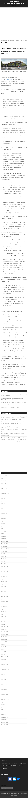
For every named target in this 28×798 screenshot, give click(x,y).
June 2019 (3, 586)
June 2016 (3, 677)
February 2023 (4, 495)
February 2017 (4, 656)
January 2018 (4, 629)
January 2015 (4, 719)
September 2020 (5, 548)
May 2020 (3, 558)
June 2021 (3, 526)
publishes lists (9, 79)
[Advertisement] (14, 22)
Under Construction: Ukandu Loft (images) (10, 407)
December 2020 (4, 541)
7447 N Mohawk (4, 377)
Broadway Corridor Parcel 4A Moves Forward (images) (13, 404)
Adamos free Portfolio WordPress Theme (11, 793)
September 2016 (5, 669)
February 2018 (4, 626)
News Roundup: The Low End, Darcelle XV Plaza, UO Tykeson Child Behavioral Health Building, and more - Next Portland (14, 439)
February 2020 (4, 566)
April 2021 (3, 531)
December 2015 (4, 692)
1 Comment (13, 386)
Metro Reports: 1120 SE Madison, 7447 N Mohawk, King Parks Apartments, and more (13, 51)
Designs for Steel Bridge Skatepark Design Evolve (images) (14, 402)
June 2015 (3, 707)
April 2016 (3, 682)
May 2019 (3, 589)
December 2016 (4, 661)
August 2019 (4, 581)
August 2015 (4, 702)
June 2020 (3, 556)
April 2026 (3, 485)
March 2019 (4, 594)
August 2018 (4, 611)
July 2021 (3, 523)
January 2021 (4, 538)
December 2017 (4, 631)
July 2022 (3, 498)
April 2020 (3, 561)
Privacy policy (4, 768)
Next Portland (14, 1)
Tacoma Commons (11, 384)
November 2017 (4, 634)
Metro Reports (12, 380)
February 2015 (4, 717)
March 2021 (4, 533)
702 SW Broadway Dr (20, 375)
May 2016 (3, 679)
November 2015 (4, 694)
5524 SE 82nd (13, 375)
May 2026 (3, 483)
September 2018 (5, 609)
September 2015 (5, 699)
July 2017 (3, 644)
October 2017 (4, 636)
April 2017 (3, 651)
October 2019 (4, 576)
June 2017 (3, 646)
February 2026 (4, 490)
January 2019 (4, 599)
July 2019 (3, 584)
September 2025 (5, 493)
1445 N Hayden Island (10, 373)
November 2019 (4, 573)
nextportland (16, 56)
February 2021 (4, 536)
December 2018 (4, 601)
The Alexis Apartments (20, 384)
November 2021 (4, 513)
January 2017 (4, 659)
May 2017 (3, 649)
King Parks (19, 379)
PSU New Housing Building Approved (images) (17, 441)
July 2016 (3, 674)
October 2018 (4, 606)
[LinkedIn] (14, 779)
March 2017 (4, 654)
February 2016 (4, 687)
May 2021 (3, 528)
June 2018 (3, 616)
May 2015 (3, 709)
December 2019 (4, 571)
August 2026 (4, 475)
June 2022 (3, 501)
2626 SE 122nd (18, 373)
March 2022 (4, 508)
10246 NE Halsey (8, 372)
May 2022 (3, 503)
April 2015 (3, 712)
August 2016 (4, 672)
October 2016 (4, 666)
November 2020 (4, 543)
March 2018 (4, 624)
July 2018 (3, 614)
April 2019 (3, 591)
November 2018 (4, 604)
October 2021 (4, 516)
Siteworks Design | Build (11, 382)
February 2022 (4, 511)
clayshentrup (4, 433)
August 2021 (4, 521)
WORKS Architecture (5, 386)
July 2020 (3, 553)
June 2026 (3, 480)
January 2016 (4, 689)
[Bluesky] (18, 778)
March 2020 (4, 563)
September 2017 (5, 639)
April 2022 (3, 506)
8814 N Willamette (19, 377)
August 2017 (4, 641)
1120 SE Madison (16, 372)
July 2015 (3, 704)
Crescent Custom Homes (6, 379)
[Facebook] (10, 779)
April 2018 (3, 621)
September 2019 (5, 578)
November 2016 (4, 664)
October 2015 (4, 697)
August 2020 (4, 551)
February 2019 (4, 596)
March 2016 (4, 684)
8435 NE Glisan (11, 377)
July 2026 (3, 478)
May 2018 (3, 619)
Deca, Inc (14, 379)
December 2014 (4, 722)
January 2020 (4, 568)
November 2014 (4, 724)
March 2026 (4, 488)
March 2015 (4, 714)
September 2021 (5, 518)
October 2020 (4, 546)
